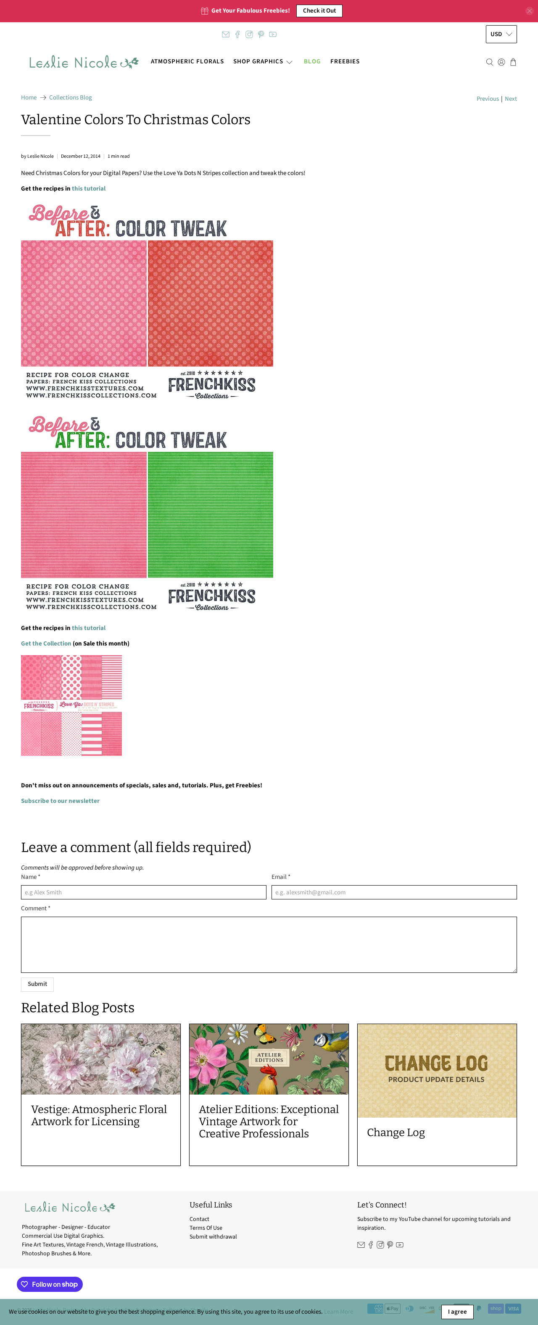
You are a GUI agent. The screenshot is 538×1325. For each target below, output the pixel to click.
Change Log (396, 1132)
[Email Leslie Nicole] (225, 34)
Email (281, 877)
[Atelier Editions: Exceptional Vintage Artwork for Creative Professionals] (269, 1059)
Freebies (345, 61)
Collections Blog (70, 97)
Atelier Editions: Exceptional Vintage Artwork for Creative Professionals (269, 1121)
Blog (312, 61)
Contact (199, 1219)
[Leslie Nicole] (83, 62)
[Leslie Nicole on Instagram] (249, 34)
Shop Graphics (258, 61)
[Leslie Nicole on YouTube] (273, 34)
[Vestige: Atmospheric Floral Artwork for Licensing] (100, 1059)
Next (511, 99)
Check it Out (319, 10)
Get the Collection (46, 643)
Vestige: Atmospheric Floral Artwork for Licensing (99, 1115)
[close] (529, 11)
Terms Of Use (206, 1228)
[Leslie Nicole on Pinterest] (261, 34)
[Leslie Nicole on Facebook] (237, 34)
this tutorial (88, 188)
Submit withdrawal (213, 1237)
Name (30, 877)
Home (29, 97)
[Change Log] (437, 1071)
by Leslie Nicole (37, 156)
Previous (488, 99)
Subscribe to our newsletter (60, 801)
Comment (35, 908)
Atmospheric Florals (187, 61)
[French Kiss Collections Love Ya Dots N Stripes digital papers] (71, 754)
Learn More (338, 1311)
